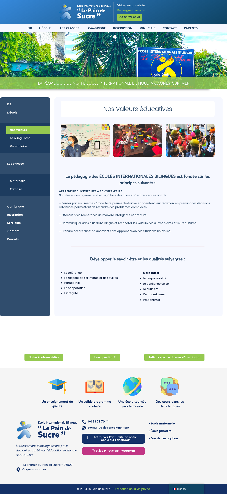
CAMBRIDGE (97, 28)
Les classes (69, 28)
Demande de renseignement (108, 428)
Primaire (16, 189)
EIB (29, 28)
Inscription (15, 215)
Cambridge (15, 207)
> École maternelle (161, 423)
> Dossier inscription (163, 438)
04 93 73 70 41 (98, 422)
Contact (13, 231)
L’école (45, 28)
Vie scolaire (18, 146)
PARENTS (191, 28)
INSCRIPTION (122, 28)
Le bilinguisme (20, 138)
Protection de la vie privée (132, 489)
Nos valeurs (18, 130)
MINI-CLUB (148, 28)
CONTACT (170, 28)
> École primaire (159, 431)
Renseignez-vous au (131, 10)
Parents (13, 239)
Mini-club (14, 223)
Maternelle (17, 181)
